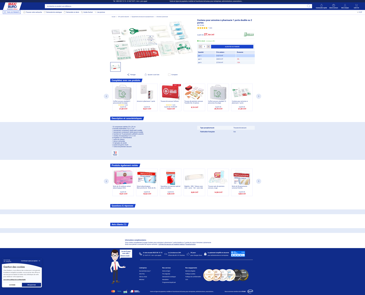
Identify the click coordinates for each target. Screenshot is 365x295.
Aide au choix (143, 276)
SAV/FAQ (142, 274)
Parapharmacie (190, 244)
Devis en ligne (166, 271)
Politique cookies (190, 274)
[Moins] (200, 46)
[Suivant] (258, 96)
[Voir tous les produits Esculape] (249, 34)
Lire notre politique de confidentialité (14, 279)
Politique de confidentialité (193, 276)
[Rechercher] (309, 6)
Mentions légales (190, 271)
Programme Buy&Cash (169, 282)
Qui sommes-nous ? (145, 271)
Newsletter (165, 279)
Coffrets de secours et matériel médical (171, 244)
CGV (186, 279)
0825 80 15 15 (121, 1)
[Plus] (208, 46)
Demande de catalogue (169, 276)
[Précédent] (106, 96)
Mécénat (141, 279)
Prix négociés (166, 274)
